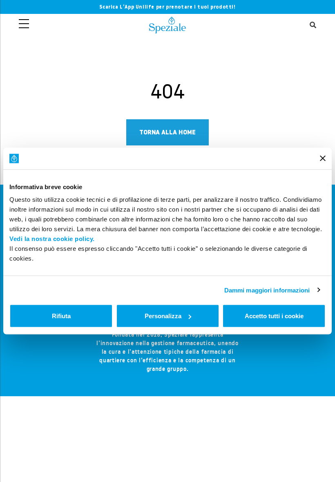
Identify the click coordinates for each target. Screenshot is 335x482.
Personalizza (163, 315)
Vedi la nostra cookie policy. (52, 238)
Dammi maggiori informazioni (267, 289)
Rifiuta (61, 315)
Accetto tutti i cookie (274, 315)
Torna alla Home (167, 132)
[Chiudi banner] (323, 158)
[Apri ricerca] (313, 25)
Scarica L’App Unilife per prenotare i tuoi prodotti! (167, 6)
